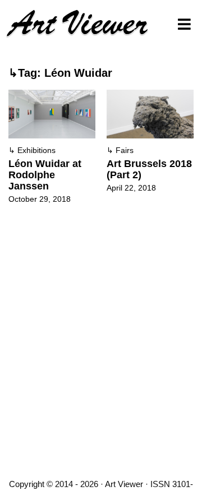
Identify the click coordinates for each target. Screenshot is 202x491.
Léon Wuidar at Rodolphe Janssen (44, 175)
